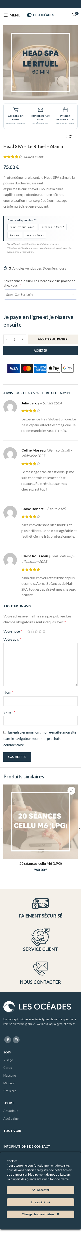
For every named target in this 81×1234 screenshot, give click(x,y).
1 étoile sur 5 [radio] (29, 631)
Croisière (9, 1091)
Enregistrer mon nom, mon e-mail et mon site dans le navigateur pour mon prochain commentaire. (39, 738)
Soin (7, 1052)
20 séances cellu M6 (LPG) (40, 863)
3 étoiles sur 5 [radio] (36, 631)
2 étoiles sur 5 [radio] (32, 631)
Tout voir (12, 1131)
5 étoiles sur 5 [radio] (44, 631)
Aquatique (10, 1110)
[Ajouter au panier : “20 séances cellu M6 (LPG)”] (71, 791)
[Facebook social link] (7, 1039)
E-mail (9, 712)
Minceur (9, 1083)
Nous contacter (40, 982)
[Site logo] (40, 14)
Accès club (11, 1118)
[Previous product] (66, 137)
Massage (9, 1075)
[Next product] (75, 137)
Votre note (12, 631)
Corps (7, 1067)
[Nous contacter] (40, 968)
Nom (8, 692)
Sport (8, 1103)
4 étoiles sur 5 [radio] (40, 631)
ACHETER (40, 350)
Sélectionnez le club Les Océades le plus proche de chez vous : (39, 283)
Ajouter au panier (53, 339)
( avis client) (34, 157)
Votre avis (12, 639)
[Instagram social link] (16, 1039)
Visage (8, 1060)
